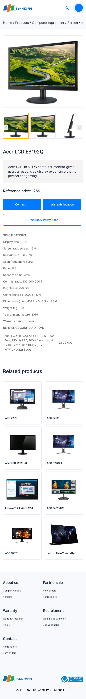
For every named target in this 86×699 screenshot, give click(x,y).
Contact (20, 204)
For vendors (49, 590)
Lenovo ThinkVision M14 (19, 508)
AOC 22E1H (11, 418)
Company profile (12, 590)
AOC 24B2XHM (55, 508)
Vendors (7, 596)
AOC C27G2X (54, 463)
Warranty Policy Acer (44, 219)
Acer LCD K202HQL (16, 463)
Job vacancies (51, 624)
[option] (16, 126)
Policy (6, 624)
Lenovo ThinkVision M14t (61, 553)
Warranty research (13, 618)
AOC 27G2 (53, 418)
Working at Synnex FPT (56, 618)
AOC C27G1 (12, 553)
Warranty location (62, 204)
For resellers (50, 596)
